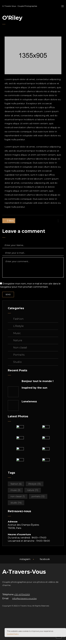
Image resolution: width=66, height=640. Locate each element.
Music (17, 333)
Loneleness (29, 401)
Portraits (18, 354)
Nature (17, 340)
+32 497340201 (22, 594)
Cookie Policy (13, 634)
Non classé (20, 347)
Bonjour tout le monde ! (37, 381)
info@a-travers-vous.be (24, 598)
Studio (17, 361)
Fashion (18, 318)
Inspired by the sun (34, 387)
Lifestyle (18, 326)
